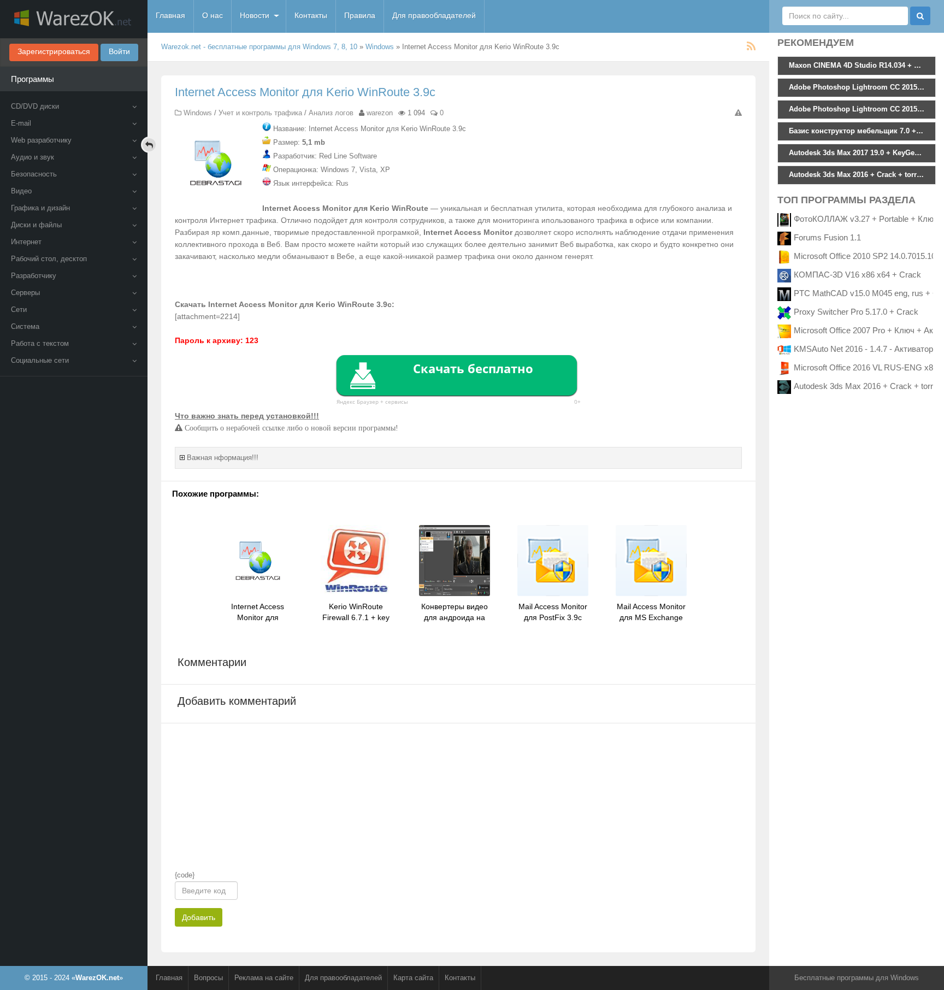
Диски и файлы (36, 225)
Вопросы (208, 978)
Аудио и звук (32, 157)
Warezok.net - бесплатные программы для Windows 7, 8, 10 (259, 47)
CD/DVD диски (35, 106)
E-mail (21, 123)
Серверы (25, 292)
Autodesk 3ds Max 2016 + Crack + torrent (869, 386)
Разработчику (33, 276)
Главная (170, 15)
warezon (380, 113)
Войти (119, 51)
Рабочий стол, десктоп (49, 259)
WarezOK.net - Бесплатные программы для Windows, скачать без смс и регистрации (74, 19)
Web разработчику (41, 140)
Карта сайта (413, 978)
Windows (379, 47)
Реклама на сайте (263, 978)
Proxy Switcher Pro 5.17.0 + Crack (856, 311)
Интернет (26, 242)
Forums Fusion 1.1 (827, 237)
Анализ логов (331, 113)
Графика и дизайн (40, 208)
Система (25, 326)
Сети (19, 309)
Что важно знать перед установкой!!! (247, 415)
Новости (254, 15)
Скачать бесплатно (473, 368)
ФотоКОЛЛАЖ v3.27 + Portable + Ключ (866, 218)
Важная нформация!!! (222, 457)
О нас (212, 15)
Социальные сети (40, 360)
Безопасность (34, 174)
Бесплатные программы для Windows (856, 978)
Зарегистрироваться (53, 51)
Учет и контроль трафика (260, 113)
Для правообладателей (434, 15)
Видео (21, 191)
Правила (359, 15)
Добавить (198, 917)
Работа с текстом (40, 343)
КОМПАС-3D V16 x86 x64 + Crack (857, 274)
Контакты (310, 15)
